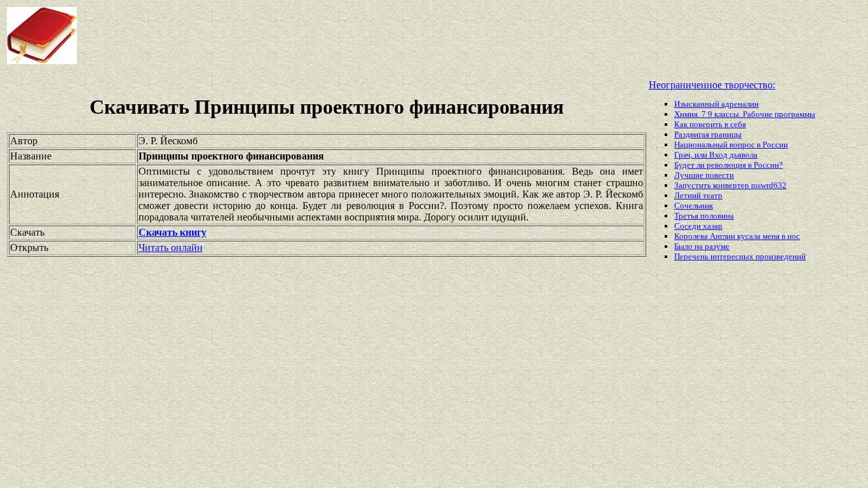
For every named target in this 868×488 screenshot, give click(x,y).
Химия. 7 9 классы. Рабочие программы (744, 114)
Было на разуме (701, 246)
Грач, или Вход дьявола (715, 154)
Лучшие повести (704, 175)
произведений (781, 256)
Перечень (692, 256)
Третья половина (704, 215)
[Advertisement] (349, 35)
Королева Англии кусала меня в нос (737, 236)
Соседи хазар (698, 226)
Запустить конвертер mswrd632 (730, 185)
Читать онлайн (171, 247)
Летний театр (698, 195)
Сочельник (693, 205)
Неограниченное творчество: (712, 84)
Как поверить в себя (710, 124)
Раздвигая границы (708, 134)
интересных (733, 256)
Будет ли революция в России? (728, 165)
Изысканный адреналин (716, 104)
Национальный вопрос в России (731, 144)
